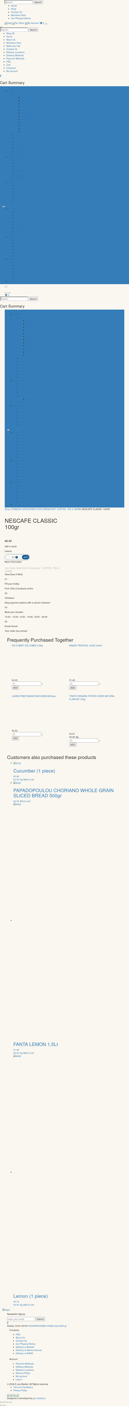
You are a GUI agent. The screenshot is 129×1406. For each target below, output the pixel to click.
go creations (39, 1398)
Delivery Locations (15, 52)
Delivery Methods (15, 55)
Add (25, 557)
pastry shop (27, 100)
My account (12, 71)
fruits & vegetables (30, 119)
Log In (19, 1379)
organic (18, 194)
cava (17, 138)
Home (14, 5)
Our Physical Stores (21, 18)
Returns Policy (23, 1373)
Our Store (20, 23)
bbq (17, 166)
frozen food (27, 116)
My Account (34, 23)
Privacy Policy (20, 1390)
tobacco (19, 153)
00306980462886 (37, 1325)
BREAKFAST (49, 509)
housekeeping (22, 144)
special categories (18, 156)
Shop (13, 8)
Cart (8, 64)
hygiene (19, 141)
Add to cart (28, 779)
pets (17, 147)
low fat (18, 188)
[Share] (4, 1402)
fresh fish (25, 106)
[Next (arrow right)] (4, 1405)
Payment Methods (15, 58)
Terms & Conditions (23, 1387)
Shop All (10, 33)
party (17, 172)
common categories (18, 91)
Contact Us (16, 12)
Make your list (13, 45)
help (9, 23)
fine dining (20, 160)
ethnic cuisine (21, 163)
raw (17, 191)
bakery (24, 97)
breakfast (26, 103)
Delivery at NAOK (24, 1353)
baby (17, 135)
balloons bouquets (30, 175)
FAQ (8, 61)
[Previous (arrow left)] (1, 1405)
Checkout (11, 67)
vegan (18, 197)
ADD (15, 687)
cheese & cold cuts (30, 125)
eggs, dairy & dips (30, 122)
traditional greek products (27, 178)
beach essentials (23, 169)
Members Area (18, 15)
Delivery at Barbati (25, 1347)
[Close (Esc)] (1, 1402)
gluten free (20, 200)
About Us (10, 39)
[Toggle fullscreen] (7, 1402)
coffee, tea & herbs (69, 509)
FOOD (39, 509)
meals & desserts (29, 109)
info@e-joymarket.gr (56, 1325)
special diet (14, 182)
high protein (21, 185)
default (12, 281)
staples (24, 131)
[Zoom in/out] (10, 1402)
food (17, 94)
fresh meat (26, 113)
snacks (24, 128)
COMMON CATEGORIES (23, 509)
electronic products (24, 150)
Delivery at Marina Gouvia (29, 1350)
